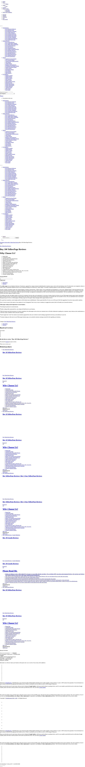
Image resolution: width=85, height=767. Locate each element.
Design (4, 57)
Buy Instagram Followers (10, 29)
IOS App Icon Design (9, 60)
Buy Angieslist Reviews (10, 52)
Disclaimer (7, 11)
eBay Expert (8, 88)
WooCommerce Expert (10, 81)
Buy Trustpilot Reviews (10, 48)
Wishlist (4, 15)
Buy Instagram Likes (9, 30)
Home (4, 1)
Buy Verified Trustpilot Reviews (12, 49)
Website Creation (8, 75)
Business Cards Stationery (10, 64)
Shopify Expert (8, 80)
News (4, 2)
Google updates (42, 687)
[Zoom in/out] (0, 765)
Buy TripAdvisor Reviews (10, 51)
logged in (7, 341)
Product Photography (9, 85)
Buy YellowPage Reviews (10, 54)
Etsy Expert (7, 89)
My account (5, 19)
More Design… (8, 73)
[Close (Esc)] (4, 765)
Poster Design (8, 72)
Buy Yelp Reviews (9, 46)
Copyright (7, 10)
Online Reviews (6, 41)
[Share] (3, 765)
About (4, 5)
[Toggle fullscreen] (1, 765)
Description (5, 282)
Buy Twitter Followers (10, 32)
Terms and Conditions (7, 12)
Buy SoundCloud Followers (11, 38)
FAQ (6, 6)
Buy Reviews (5, 242)
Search (4, 236)
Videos (6, 4)
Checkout (5, 17)
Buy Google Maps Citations (11, 43)
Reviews (4, 283)
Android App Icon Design (10, 58)
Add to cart (3, 280)
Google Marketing (16, 535)
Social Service (6, 27)
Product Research (9, 86)
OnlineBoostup (8, 682)
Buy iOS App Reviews (10, 56)
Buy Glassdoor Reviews (10, 55)
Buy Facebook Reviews (10, 45)
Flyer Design (8, 70)
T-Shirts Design (8, 63)
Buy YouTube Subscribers (10, 36)
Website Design (8, 76)
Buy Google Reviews (9, 42)
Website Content (8, 78)
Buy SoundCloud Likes (10, 39)
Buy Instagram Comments (10, 31)
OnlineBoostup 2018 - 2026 (11, 698)
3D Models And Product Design (12, 66)
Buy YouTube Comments (10, 37)
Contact (4, 7)
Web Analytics (8, 79)
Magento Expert (8, 82)
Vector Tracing (8, 68)
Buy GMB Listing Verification (11, 44)
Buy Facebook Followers (10, 33)
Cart (3, 18)
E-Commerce (5, 74)
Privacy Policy (6, 8)
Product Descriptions (9, 84)
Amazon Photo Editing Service (11, 61)
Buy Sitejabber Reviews (10, 50)
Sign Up (14, 653)
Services (4, 14)
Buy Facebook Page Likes (10, 35)
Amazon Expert (8, 87)
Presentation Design (9, 69)
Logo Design (8, 62)
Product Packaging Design (10, 67)
